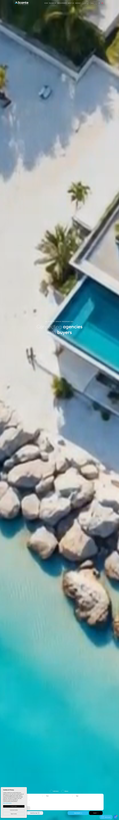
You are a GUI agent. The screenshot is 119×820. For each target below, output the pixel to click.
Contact (78, 3)
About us (71, 3)
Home (46, 3)
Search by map (33, 813)
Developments (62, 3)
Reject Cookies (14, 813)
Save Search (77, 813)
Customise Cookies (14, 810)
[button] (115, 817)
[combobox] (30, 796)
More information (7, 803)
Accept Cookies (14, 806)
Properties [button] (52, 3)
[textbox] (30, 796)
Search (95, 813)
